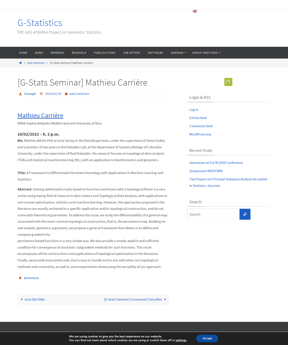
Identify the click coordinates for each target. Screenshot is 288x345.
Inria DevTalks (34, 299)
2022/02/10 (53, 93)
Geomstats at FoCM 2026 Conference (216, 162)
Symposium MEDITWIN (206, 170)
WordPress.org (200, 134)
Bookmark (31, 278)
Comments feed (201, 126)
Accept (207, 338)
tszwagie (30, 93)
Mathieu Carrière (40, 115)
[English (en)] (195, 11)
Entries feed (198, 117)
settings (181, 340)
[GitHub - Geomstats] (228, 82)
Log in (193, 109)
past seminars (36, 63)
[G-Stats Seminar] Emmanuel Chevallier (133, 299)
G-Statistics (39, 22)
